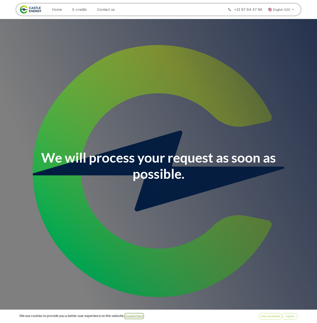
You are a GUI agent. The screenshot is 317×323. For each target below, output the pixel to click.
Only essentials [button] (270, 316)
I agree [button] (290, 316)
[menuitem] (57, 9)
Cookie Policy (134, 316)
